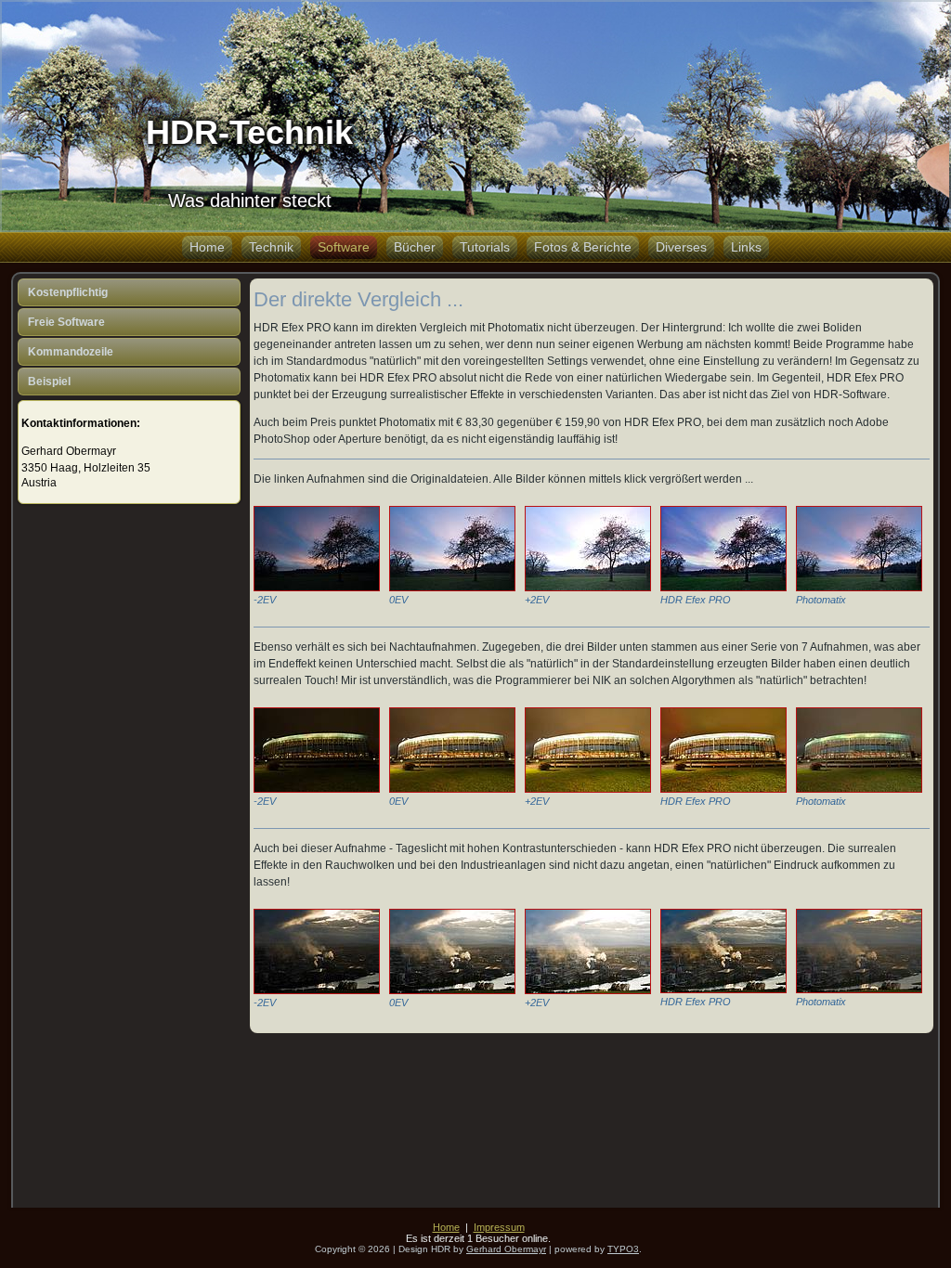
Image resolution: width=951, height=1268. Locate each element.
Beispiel (49, 381)
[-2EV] (317, 583)
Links (746, 246)
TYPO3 (623, 1249)
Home (207, 246)
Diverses (681, 246)
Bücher (415, 246)
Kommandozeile (70, 351)
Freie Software (66, 322)
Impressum (499, 1227)
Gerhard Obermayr (506, 1249)
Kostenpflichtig (68, 292)
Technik (271, 246)
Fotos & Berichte (583, 246)
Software (344, 246)
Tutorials (485, 246)
